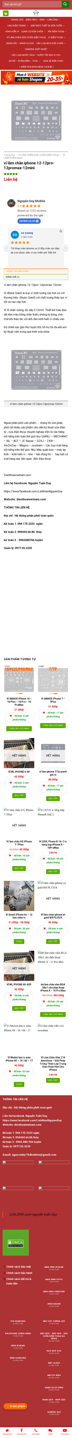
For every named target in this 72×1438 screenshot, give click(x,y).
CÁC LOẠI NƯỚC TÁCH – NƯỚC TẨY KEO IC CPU (36, 55)
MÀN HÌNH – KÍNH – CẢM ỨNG (42, 19)
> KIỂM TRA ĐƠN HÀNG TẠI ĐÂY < (36, 67)
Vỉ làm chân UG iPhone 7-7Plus (19, 843)
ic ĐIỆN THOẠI (55, 37)
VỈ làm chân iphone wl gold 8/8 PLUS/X (53, 916)
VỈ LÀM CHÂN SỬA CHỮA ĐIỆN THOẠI (26, 37)
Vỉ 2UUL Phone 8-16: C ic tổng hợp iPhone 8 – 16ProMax (53, 844)
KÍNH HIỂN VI (12, 31)
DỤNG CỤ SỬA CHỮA (32, 31)
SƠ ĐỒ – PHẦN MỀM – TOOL (23, 61)
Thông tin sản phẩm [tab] (17, 271)
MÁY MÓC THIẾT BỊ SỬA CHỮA (46, 25)
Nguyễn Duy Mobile (31, 201)
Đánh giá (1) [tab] (13, 277)
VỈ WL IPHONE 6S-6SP (19, 984)
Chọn (19, 941)
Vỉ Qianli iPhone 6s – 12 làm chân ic (19, 916)
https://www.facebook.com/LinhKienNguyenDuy (33, 491)
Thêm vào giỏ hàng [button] (19, 728)
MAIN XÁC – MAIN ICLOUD (20, 43)
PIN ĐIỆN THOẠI (56, 31)
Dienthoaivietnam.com (17, 475)
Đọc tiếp (19, 795)
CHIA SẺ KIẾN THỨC (53, 61)
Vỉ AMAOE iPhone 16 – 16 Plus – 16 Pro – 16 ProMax (19, 701)
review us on (27, 220)
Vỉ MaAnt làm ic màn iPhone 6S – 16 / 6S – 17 (19, 1059)
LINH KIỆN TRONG (16, 25)
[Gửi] (65, 4)
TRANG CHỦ (17, 19)
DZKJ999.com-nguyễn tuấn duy (33, 1214)
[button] (6, 13)
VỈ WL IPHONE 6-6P (19, 771)
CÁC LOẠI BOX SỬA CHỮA (49, 43)
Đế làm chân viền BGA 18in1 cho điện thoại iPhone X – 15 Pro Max (53, 987)
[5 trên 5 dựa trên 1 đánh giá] (36, 173)
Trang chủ (9, 155)
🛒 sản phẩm (15, 1406)
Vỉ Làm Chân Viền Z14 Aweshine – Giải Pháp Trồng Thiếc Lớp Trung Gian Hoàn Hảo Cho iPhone (53, 1063)
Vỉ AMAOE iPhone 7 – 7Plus (53, 700)
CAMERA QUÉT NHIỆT (36, 49)
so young (27, 233)
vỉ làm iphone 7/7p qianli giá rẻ (53, 773)
